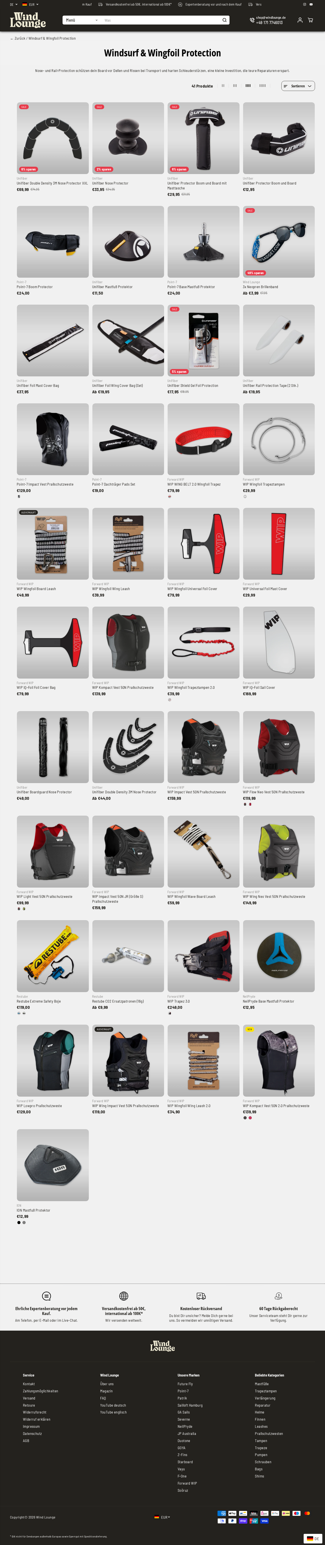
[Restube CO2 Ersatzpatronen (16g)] (128, 956)
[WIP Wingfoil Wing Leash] (128, 544)
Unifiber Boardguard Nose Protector (44, 792)
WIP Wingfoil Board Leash (36, 588)
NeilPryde (185, 1426)
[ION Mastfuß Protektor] (53, 1165)
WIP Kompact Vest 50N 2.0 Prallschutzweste (276, 1105)
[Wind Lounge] (28, 20)
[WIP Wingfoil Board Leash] (53, 544)
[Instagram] (304, 4)
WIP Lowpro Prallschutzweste (39, 1105)
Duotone (184, 1440)
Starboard (185, 1461)
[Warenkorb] (310, 20)
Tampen (261, 1440)
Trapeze (261, 1447)
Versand (29, 1398)
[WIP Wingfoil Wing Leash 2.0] (204, 1061)
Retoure (29, 1405)
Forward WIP (187, 1483)
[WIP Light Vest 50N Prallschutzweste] (53, 852)
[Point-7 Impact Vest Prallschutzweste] (53, 439)
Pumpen (261, 1454)
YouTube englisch (113, 1412)
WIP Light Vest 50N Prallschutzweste (45, 896)
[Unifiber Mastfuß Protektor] (128, 242)
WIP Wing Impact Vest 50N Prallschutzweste (125, 1105)
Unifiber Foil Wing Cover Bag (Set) (117, 385)
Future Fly (185, 1383)
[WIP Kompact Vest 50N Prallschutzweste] (128, 643)
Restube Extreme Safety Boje (39, 1001)
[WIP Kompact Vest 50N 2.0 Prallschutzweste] (279, 1061)
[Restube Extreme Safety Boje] (53, 956)
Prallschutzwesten (269, 1433)
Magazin (106, 1391)
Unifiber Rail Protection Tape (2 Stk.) (270, 385)
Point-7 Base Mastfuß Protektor (191, 286)
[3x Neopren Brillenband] (279, 242)
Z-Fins (182, 1454)
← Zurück (17, 38)
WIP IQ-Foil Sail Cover (259, 687)
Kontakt (29, 1383)
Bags (258, 1469)
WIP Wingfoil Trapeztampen (264, 484)
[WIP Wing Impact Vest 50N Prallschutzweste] (128, 1061)
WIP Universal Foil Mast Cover (265, 588)
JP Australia (187, 1433)
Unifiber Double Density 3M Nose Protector (124, 792)
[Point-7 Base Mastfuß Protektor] (204, 242)
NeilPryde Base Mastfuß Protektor (268, 1001)
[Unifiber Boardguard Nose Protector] (53, 747)
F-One (182, 1476)
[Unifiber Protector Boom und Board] (279, 138)
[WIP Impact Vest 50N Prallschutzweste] (204, 747)
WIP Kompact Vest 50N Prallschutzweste (123, 687)
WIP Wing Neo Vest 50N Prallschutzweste (274, 896)
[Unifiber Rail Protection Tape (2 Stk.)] (279, 341)
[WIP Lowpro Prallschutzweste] (53, 1061)
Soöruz (183, 1490)
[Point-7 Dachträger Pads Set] (128, 439)
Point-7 (183, 1391)
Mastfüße (262, 1383)
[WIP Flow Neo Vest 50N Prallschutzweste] (279, 747)
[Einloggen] (300, 20)
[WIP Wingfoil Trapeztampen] (279, 439)
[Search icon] (225, 20)
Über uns (107, 1383)
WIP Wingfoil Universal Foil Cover (192, 588)
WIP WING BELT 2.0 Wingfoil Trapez (194, 484)
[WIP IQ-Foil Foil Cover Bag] (53, 643)
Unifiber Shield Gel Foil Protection (192, 385)
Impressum (31, 1426)
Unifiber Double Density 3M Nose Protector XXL (52, 183)
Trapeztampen (266, 1391)
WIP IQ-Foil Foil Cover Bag (36, 687)
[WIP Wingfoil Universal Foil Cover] (204, 544)
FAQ (103, 1398)
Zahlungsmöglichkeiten (40, 1391)
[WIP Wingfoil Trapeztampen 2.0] (204, 643)
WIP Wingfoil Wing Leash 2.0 (188, 1105)
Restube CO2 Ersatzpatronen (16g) (118, 1001)
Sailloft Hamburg (190, 1405)
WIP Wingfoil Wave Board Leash (191, 896)
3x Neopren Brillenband (260, 286)
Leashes (261, 1426)
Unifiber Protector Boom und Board (270, 183)
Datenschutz (32, 1433)
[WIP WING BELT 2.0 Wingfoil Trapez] (204, 439)
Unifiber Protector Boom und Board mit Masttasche (197, 185)
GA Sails (184, 1412)
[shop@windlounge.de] (268, 20)
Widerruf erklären (36, 1419)
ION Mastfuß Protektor (34, 1210)
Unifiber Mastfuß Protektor (112, 286)
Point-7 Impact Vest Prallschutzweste (45, 484)
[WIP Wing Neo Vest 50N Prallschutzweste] (279, 852)
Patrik (182, 1398)
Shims (259, 1476)
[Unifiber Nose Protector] (128, 138)
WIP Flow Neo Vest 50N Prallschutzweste (274, 792)
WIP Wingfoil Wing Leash (111, 588)
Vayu (181, 1469)
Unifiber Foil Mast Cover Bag (38, 385)
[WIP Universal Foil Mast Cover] (279, 544)
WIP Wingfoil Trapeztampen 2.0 (191, 687)
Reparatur (262, 1405)
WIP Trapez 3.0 (178, 1001)
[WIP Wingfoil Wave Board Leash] (204, 852)
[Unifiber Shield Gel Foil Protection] (204, 341)
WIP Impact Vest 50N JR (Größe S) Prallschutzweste (117, 898)
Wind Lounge (45, 1517)
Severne (184, 1419)
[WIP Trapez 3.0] (204, 956)
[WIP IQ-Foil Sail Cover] (279, 643)
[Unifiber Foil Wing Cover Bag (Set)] (128, 341)
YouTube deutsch (113, 1405)
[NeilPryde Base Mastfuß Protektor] (279, 956)
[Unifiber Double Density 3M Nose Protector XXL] (53, 138)
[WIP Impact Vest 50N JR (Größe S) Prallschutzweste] (128, 852)
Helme (259, 1412)
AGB (26, 1440)
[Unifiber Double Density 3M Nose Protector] (128, 747)
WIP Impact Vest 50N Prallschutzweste (196, 792)
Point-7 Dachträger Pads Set (113, 484)
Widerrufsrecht (35, 1412)
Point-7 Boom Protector (35, 286)
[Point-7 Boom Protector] (53, 242)
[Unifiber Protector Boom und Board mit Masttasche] (204, 138)
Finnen (260, 1419)
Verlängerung (265, 1398)
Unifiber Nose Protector (110, 183)
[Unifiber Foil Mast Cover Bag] (53, 341)
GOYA (182, 1447)
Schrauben (263, 1461)
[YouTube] (311, 4)
